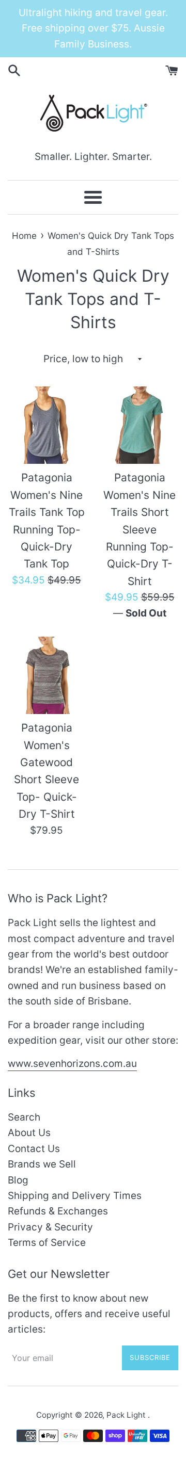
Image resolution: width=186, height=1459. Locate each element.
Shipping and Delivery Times (75, 1196)
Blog (18, 1180)
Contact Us (34, 1149)
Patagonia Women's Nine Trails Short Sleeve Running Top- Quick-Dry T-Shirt (139, 529)
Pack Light (127, 1415)
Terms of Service (47, 1243)
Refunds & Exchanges (58, 1211)
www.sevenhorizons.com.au (72, 1063)
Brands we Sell (42, 1164)
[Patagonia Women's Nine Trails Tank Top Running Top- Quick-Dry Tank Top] (46, 425)
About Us (29, 1133)
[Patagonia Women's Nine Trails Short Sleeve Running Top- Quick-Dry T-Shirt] (139, 425)
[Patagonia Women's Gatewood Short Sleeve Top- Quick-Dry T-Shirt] (46, 675)
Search (24, 1117)
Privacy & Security (50, 1227)
